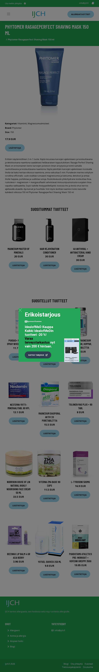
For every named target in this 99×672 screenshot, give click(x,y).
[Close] (20, 310)
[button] (38, 354)
